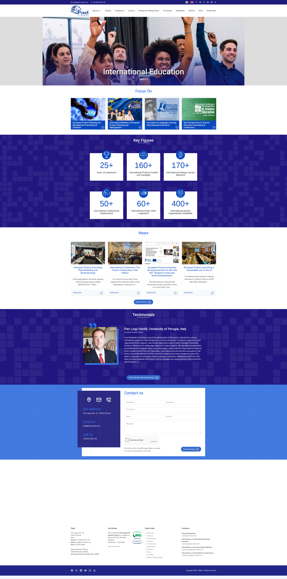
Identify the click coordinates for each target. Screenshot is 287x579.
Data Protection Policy (79, 549)
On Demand (167, 11)
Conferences (119, 11)
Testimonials (211, 11)
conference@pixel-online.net (192, 555)
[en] (191, 2)
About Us (96, 11)
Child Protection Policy (79, 552)
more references (114, 546)
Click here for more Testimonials (141, 378)
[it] (186, 2)
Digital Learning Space (155, 557)
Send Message (189, 449)
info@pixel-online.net (189, 536)
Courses (131, 11)
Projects (108, 11)
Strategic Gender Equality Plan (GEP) (85, 554)
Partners (192, 11)
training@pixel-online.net (190, 544)
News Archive (141, 302)
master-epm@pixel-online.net (192, 549)
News (201, 11)
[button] (129, 371)
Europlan (150, 554)
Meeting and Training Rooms (148, 11)
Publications (180, 11)
